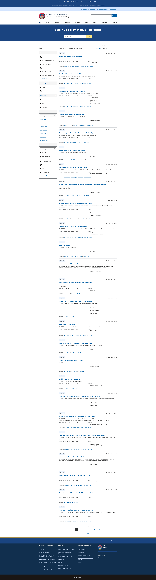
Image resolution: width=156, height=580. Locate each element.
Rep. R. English (89, 159)
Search (115, 16)
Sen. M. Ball (83, 66)
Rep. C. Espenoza (67, 502)
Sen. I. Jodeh (86, 142)
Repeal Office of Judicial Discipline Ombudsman (74, 475)
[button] (48, 52)
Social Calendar (81, 552)
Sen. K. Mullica (67, 218)
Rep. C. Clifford (74, 371)
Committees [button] (67, 22)
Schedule (84, 9)
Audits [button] (94, 22)
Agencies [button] (115, 22)
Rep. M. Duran (74, 237)
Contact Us (101, 557)
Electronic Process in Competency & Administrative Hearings (79, 396)
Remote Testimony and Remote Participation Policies (64, 553)
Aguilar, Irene (43, 119)
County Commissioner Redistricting (71, 360)
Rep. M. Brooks (76, 275)
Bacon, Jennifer (43, 133)
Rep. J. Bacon (66, 142)
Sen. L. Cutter (89, 352)
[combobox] (109, 48)
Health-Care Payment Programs (69, 379)
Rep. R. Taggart (73, 195)
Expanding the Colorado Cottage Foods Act (73, 226)
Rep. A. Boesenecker (76, 66)
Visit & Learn (92, 9)
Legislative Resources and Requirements (47, 559)
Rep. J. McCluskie (82, 218)
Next (88, 533)
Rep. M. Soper (73, 142)
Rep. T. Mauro (66, 408)
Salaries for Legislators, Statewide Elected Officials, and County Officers (47, 563)
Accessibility (41, 549)
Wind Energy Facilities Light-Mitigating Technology (76, 510)
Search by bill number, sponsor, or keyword (73, 33)
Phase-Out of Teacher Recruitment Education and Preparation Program (82, 184)
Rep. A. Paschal (67, 371)
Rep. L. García (73, 293)
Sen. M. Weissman (87, 293)
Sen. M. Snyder (81, 371)
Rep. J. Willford (67, 352)
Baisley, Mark (43, 137)
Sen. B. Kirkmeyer (87, 83)
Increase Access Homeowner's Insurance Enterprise (76, 203)
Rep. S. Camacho (75, 335)
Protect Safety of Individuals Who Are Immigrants (75, 282)
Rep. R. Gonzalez (67, 237)
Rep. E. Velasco (67, 293)
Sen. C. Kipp (89, 335)
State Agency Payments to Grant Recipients (73, 457)
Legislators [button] (56, 22)
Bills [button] (40, 22)
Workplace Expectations (63, 565)
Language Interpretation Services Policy (66, 549)
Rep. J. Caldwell (67, 256)
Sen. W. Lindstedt (82, 125)
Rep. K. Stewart (74, 388)
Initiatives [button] (77, 22)
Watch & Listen (113, 9)
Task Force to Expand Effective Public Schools (74, 167)
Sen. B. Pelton (89, 237)
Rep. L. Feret (73, 256)
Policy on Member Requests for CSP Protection (85, 558)
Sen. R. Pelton (86, 256)
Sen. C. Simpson (74, 159)
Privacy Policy (61, 559)
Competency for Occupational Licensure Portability (76, 133)
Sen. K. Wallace (81, 468)
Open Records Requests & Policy (65, 556)
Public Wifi (60, 562)
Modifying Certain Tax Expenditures (71, 56)
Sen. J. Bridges (80, 106)
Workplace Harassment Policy (64, 568)
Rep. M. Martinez (87, 177)
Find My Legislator (102, 9)
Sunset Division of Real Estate (69, 264)
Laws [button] (47, 22)
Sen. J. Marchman (74, 218)
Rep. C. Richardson (74, 521)
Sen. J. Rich (86, 316)
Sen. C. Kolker (83, 275)
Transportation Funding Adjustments (71, 114)
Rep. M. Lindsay (67, 468)
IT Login (79, 562)
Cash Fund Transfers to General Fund (71, 74)
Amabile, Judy (43, 123)
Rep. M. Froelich (74, 352)
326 (99, 529)
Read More (95, 1)
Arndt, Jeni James (43, 130)
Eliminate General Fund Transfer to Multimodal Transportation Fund (82, 435)
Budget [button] (86, 22)
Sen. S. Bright (74, 177)
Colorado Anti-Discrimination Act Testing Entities (75, 301)
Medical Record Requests (67, 324)
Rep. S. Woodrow (67, 66)
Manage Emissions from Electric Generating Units (75, 343)
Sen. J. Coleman (67, 159)
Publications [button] (104, 22)
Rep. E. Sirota (73, 83)
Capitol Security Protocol (44, 552)
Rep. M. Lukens (82, 159)
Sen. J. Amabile (80, 83)
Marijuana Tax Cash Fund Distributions (72, 91)
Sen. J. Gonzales (80, 142)
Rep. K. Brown (66, 83)
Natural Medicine (64, 245)
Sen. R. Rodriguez (81, 237)
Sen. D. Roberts (90, 66)
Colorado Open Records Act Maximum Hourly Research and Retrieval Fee (46, 556)
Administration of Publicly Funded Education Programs (77, 416)
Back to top (113, 540)
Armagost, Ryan (43, 126)
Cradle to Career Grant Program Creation (72, 150)
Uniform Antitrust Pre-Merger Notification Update (76, 493)
